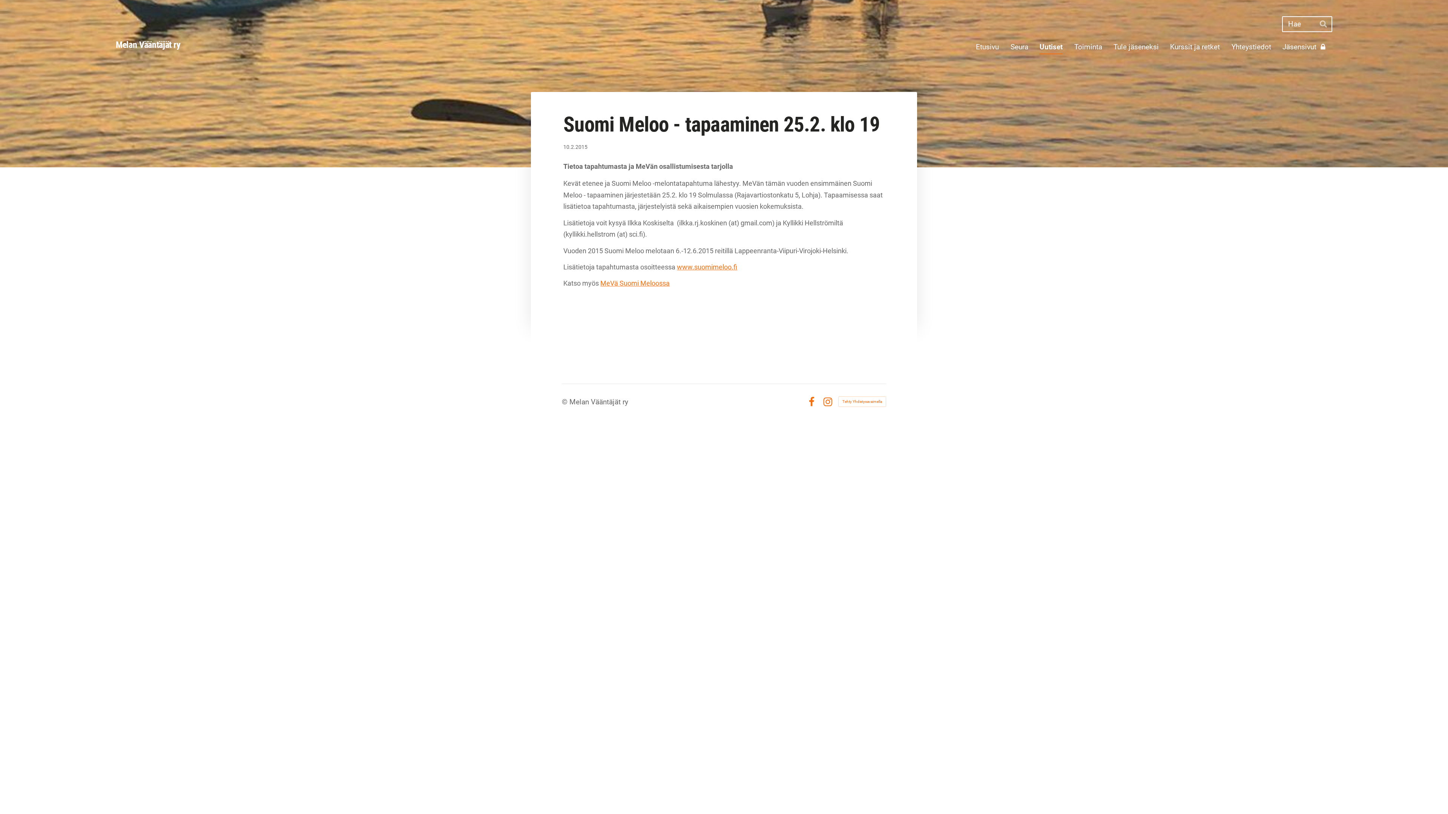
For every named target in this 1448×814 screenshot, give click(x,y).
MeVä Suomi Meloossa (635, 283)
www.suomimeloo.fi (707, 267)
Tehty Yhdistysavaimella (862, 401)
